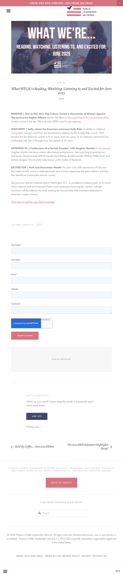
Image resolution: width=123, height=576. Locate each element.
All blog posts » (33, 426)
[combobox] (61, 513)
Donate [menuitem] (86, 556)
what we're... (29, 224)
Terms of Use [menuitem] (53, 556)
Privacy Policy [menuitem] (71, 556)
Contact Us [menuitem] (99, 556)
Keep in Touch (61, 482)
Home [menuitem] (19, 556)
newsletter (16, 224)
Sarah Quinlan (61, 359)
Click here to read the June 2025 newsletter (33, 202)
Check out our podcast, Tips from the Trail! (61, 3)
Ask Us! (37, 416)
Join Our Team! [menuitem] (34, 556)
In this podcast (103, 148)
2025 (39, 224)
